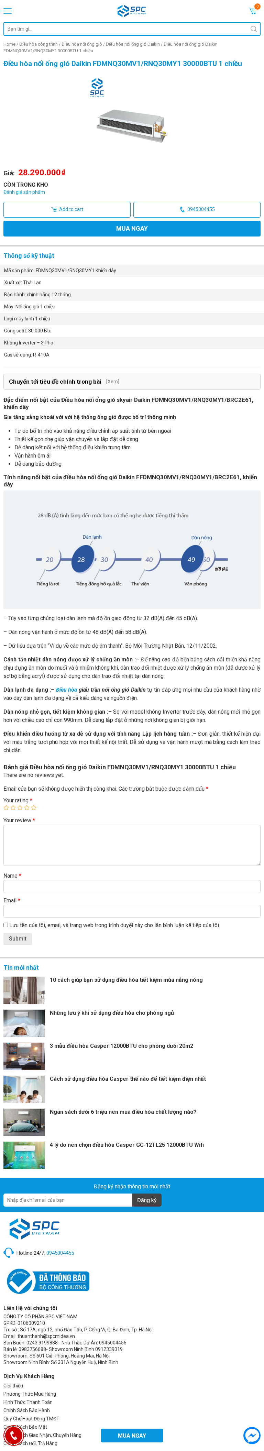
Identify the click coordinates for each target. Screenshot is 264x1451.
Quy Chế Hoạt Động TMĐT (31, 1418)
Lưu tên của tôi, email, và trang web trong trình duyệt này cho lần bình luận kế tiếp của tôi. (114, 925)
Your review (19, 820)
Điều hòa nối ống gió (82, 44)
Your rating (17, 800)
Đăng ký (147, 1200)
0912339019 (109, 1349)
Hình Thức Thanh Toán (28, 1402)
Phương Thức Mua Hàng (29, 1394)
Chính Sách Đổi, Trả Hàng (30, 1443)
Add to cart (71, 209)
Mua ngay (132, 228)
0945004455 (201, 209)
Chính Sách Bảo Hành (26, 1410)
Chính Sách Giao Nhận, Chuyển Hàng (42, 1435)
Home (9, 44)
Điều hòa (66, 689)
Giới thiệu (13, 1385)
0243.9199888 (42, 1342)
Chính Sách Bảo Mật (25, 1427)
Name (12, 875)
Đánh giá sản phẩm (24, 192)
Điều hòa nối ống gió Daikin (133, 44)
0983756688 (32, 1349)
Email (11, 900)
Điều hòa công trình (38, 44)
